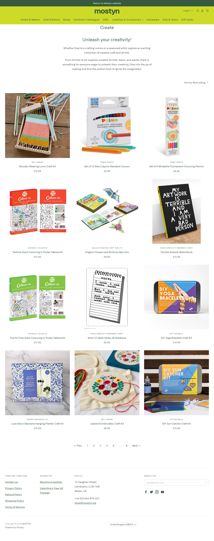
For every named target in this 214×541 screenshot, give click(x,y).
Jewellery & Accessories (127, 19)
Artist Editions (51, 19)
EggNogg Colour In (37, 248)
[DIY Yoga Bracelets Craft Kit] (176, 297)
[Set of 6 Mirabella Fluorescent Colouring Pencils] (176, 125)
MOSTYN (26, 524)
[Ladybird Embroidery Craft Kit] (107, 382)
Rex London (37, 162)
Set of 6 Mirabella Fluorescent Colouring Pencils (176, 166)
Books (66, 19)
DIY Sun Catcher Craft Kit (176, 423)
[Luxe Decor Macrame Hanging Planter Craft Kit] (37, 382)
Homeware (152, 19)
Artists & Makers (30, 19)
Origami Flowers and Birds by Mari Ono (107, 252)
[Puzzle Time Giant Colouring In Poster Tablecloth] (37, 297)
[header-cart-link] (206, 11)
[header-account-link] (201, 11)
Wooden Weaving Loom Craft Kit (37, 166)
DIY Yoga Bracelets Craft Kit (176, 337)
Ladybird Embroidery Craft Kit (107, 423)
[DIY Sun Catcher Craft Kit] (176, 382)
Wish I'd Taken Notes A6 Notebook (107, 337)
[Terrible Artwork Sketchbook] (176, 211)
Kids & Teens (170, 19)
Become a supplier (51, 481)
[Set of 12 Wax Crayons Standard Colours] (107, 125)
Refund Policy (13, 494)
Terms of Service (15, 507)
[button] (188, 11)
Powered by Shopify (14, 527)
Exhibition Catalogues (87, 19)
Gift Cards (187, 19)
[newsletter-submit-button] (206, 483)
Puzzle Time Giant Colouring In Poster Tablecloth (37, 337)
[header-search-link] (196, 11)
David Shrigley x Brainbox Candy (176, 248)
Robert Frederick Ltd (37, 419)
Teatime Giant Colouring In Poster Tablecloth (37, 252)
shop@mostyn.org (85, 502)
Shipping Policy (14, 500)
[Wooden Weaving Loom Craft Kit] (37, 125)
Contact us (11, 481)
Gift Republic (176, 334)
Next (135, 445)
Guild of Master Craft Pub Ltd (107, 248)
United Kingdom (121, 524)
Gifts (106, 19)
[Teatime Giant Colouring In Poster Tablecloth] (37, 211)
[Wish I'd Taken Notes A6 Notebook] (107, 297)
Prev (79, 445)
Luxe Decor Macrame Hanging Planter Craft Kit (37, 423)
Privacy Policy (13, 488)
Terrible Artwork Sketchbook (176, 252)
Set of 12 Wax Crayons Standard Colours (107, 166)
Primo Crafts (107, 162)
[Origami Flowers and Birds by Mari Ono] (107, 211)
